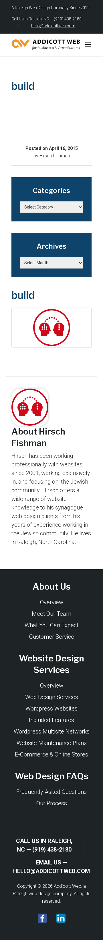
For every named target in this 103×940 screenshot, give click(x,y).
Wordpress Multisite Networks (52, 731)
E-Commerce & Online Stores (51, 754)
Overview (51, 602)
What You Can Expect (51, 625)
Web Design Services (51, 697)
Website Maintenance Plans (52, 743)
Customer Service (51, 636)
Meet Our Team (51, 613)
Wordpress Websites (51, 708)
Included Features (51, 720)
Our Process (51, 803)
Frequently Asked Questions (51, 791)
